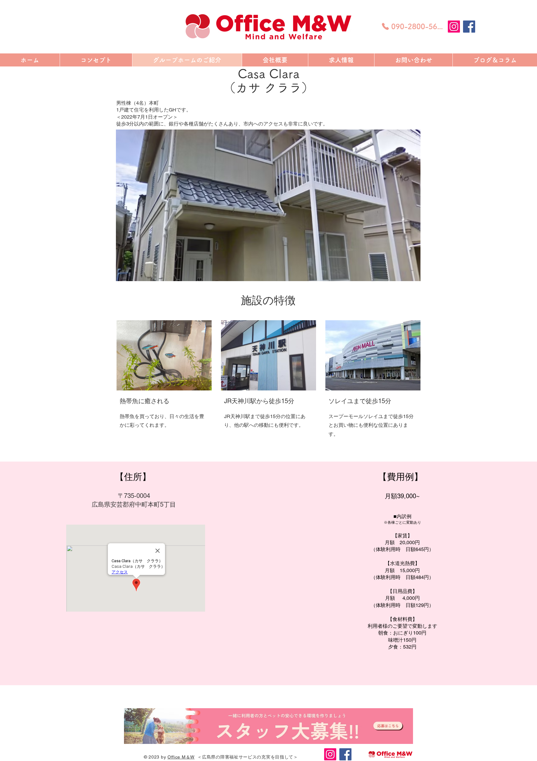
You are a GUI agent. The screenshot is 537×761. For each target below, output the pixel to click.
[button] (268, 205)
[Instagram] (454, 27)
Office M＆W (181, 756)
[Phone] (385, 26)
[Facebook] (469, 27)
